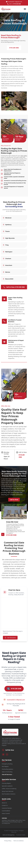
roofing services (5, 83)
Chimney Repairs (6, 783)
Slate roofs (4, 66)
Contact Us (5, 805)
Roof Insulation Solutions (8, 794)
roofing (5, 566)
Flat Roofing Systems (7, 769)
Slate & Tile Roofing (7, 772)
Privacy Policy (7, 840)
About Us (4, 803)
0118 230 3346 (17, 4)
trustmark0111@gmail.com (15, 1)
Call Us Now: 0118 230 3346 (15, 287)
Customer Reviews (7, 808)
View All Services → (7, 774)
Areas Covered (6, 813)
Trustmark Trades (20, 835)
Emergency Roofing (7, 764)
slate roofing (24, 155)
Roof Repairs (5, 766)
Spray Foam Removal (7, 791)
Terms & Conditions (18, 840)
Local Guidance (6, 810)
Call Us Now (14, 499)
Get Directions (11, 638)
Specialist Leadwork (7, 786)
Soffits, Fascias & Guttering (9, 788)
